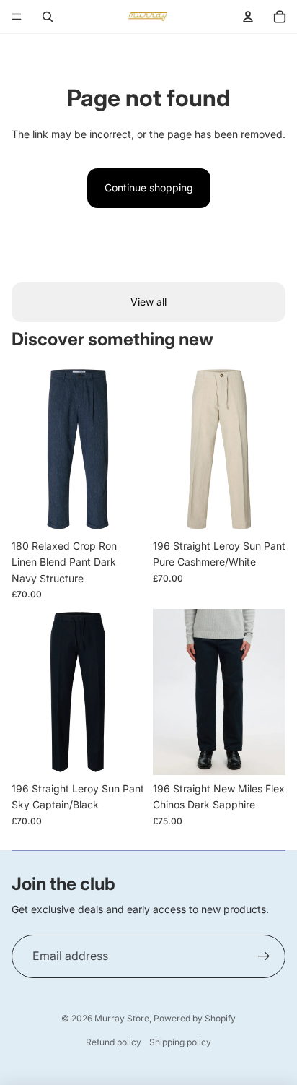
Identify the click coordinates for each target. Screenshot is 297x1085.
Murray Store (121, 1018)
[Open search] (47, 17)
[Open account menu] (248, 17)
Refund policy (113, 1042)
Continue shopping (149, 187)
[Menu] (16, 16)
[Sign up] (264, 956)
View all (148, 301)
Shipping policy (180, 1042)
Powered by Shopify (195, 1018)
